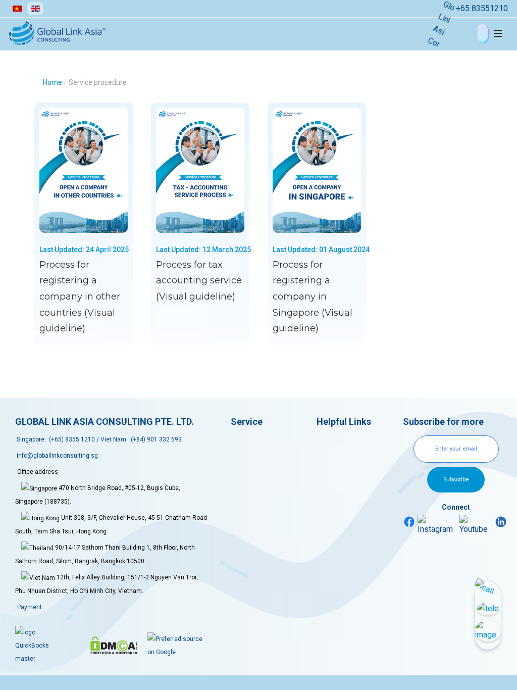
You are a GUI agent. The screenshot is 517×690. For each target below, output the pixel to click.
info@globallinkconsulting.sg (57, 455)
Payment (29, 607)
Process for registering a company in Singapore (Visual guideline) (312, 296)
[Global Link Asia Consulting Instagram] (437, 525)
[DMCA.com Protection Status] (113, 645)
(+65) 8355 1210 (72, 439)
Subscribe (456, 479)
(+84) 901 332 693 (156, 439)
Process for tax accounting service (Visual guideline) (199, 280)
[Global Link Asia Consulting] (73, 33)
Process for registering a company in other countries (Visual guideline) (79, 296)
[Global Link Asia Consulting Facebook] (409, 521)
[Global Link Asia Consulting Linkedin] (500, 521)
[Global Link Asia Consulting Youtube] (476, 525)
